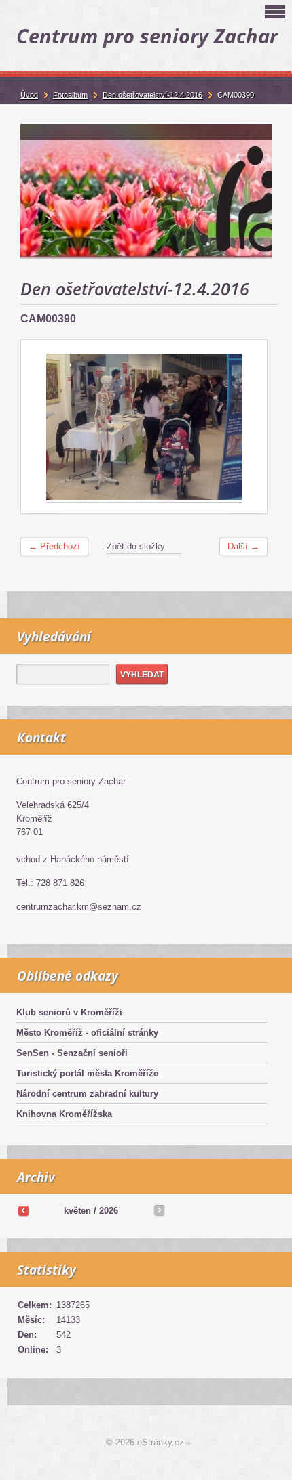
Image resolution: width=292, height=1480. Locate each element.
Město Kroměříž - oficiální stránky (87, 1033)
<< (23, 1210)
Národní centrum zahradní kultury (87, 1093)
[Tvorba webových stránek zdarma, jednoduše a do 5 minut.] (189, 1444)
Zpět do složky (136, 546)
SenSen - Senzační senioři (72, 1053)
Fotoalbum (70, 95)
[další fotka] (245, 427)
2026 (108, 1211)
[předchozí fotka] (43, 427)
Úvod (29, 95)
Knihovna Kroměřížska (64, 1114)
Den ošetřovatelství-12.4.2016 (152, 95)
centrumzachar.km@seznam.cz (78, 907)
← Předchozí (54, 546)
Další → (243, 546)
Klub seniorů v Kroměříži (69, 1012)
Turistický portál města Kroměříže (87, 1073)
